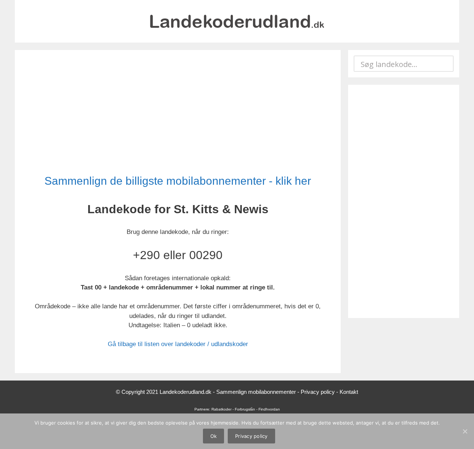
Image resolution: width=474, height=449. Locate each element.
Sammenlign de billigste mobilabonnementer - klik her (177, 181)
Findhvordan (269, 409)
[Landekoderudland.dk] (237, 20)
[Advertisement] (178, 113)
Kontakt (349, 392)
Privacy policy (318, 392)
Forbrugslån (245, 409)
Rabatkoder (221, 409)
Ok (213, 436)
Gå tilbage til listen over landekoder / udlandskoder (178, 344)
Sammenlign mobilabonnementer (256, 392)
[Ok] (464, 431)
